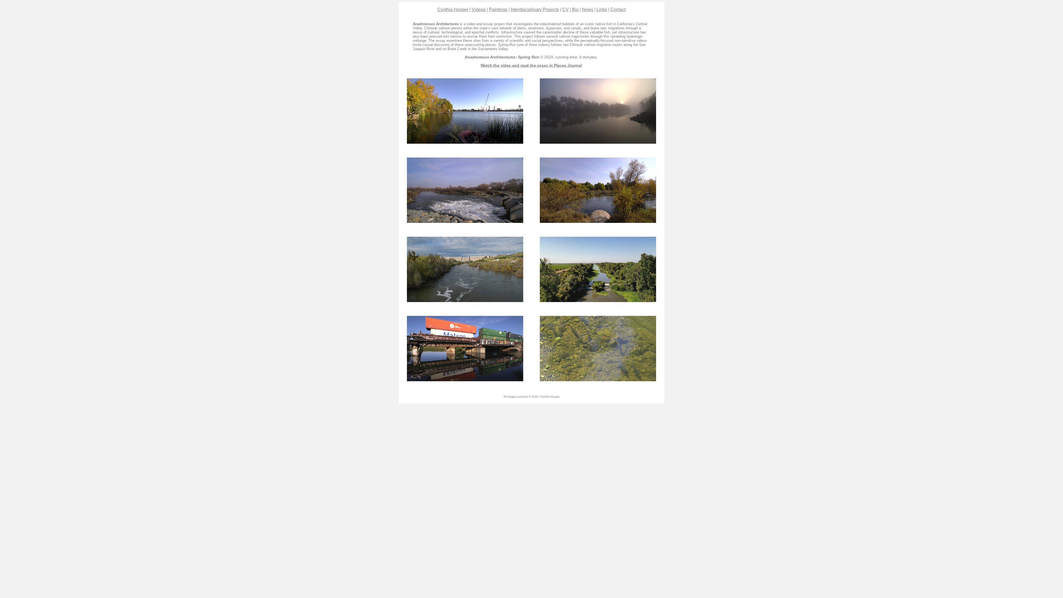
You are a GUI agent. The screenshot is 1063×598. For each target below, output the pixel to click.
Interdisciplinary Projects (535, 9)
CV (565, 9)
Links (602, 9)
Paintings (498, 9)
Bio (575, 9)
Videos (479, 9)
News (587, 9)
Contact (618, 9)
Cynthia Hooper (452, 9)
